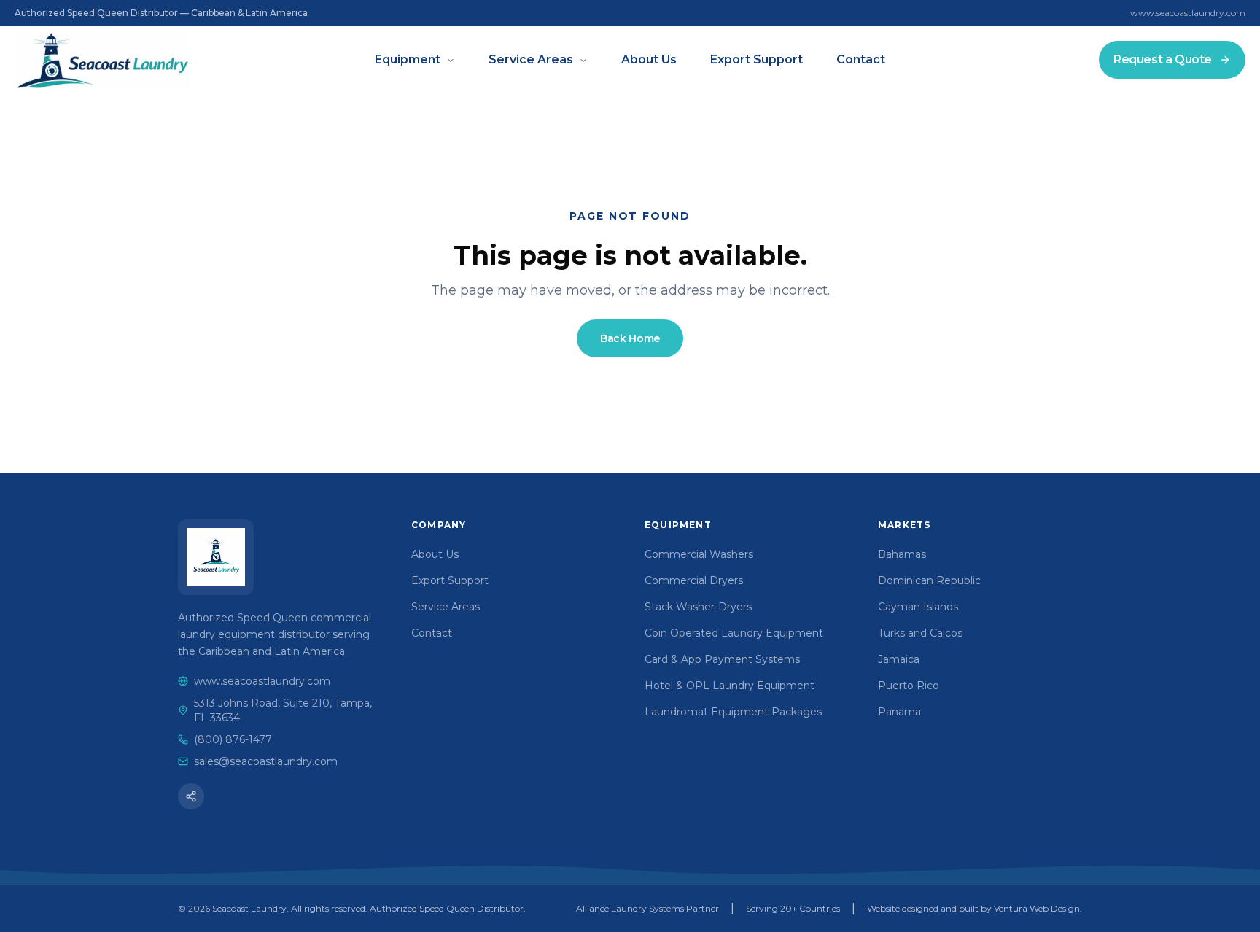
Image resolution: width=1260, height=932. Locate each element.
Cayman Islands (918, 606)
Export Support (756, 59)
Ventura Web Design (1037, 908)
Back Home (630, 338)
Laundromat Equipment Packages (733, 711)
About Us (649, 59)
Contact (860, 59)
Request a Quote (1162, 59)
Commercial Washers (699, 554)
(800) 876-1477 (233, 739)
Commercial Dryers (694, 580)
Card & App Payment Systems (722, 659)
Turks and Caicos (920, 633)
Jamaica (898, 659)
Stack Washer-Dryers (698, 606)
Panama (899, 711)
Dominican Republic (929, 580)
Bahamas (902, 554)
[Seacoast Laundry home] (216, 557)
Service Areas (531, 59)
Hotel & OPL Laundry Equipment (729, 685)
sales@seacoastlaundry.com (266, 761)
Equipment (407, 59)
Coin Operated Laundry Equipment (734, 633)
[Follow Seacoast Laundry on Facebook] (191, 796)
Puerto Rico (908, 685)
